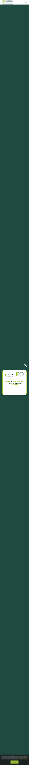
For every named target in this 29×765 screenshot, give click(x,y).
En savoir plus (13, 391)
